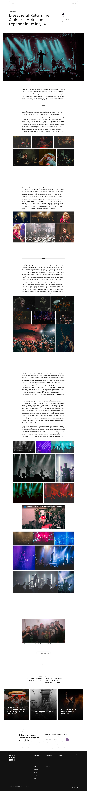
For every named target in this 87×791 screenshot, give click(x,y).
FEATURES (36, 764)
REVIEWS (36, 761)
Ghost (32, 786)
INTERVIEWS (36, 758)
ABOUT (35, 775)
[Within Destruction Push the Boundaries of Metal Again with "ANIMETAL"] (16, 704)
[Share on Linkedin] (45, 653)
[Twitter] (72, 787)
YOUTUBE (48, 761)
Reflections (59, 265)
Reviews (9, 715)
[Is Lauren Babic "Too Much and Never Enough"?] (70, 704)
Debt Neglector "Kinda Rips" (43, 713)
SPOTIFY (48, 764)
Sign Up (60, 755)
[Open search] (76, 755)
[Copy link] (48, 653)
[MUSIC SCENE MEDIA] (43, 3)
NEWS (35, 766)
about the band (35, 267)
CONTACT (36, 778)
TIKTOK (48, 766)
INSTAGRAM (49, 755)
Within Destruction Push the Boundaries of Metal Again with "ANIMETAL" (16, 710)
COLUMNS (36, 769)
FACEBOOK (49, 758)
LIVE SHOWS (36, 755)
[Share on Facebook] (42, 653)
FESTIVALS (36, 772)
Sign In (60, 758)
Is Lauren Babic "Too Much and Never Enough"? (69, 711)
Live (63, 21)
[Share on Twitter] (39, 653)
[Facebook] (74, 787)
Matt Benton (12, 11)
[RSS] (77, 787)
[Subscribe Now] (68, 739)
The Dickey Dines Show (44, 114)
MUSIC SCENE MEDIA (12, 757)
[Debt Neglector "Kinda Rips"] (43, 704)
